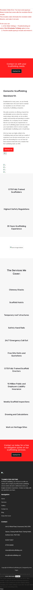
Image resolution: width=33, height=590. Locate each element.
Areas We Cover (6, 516)
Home (3, 498)
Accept (18, 576)
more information (10, 576)
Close (1, 589)
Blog (2, 512)
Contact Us (16, 71)
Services (3, 502)
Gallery (3, 505)
